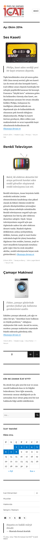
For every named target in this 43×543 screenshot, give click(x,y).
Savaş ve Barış (19, 260)
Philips (28, 135)
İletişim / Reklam (11, 510)
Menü (35, 11)
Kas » (32, 471)
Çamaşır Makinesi (18, 272)
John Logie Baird (33, 260)
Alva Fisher (29, 341)
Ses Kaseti (12, 37)
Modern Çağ (19, 135)
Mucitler (7, 499)
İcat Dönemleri (10, 493)
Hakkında (7, 504)
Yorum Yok (9, 263)
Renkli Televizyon (17, 147)
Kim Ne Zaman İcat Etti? (23, 537)
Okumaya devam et (12, 129)
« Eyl (10, 471)
